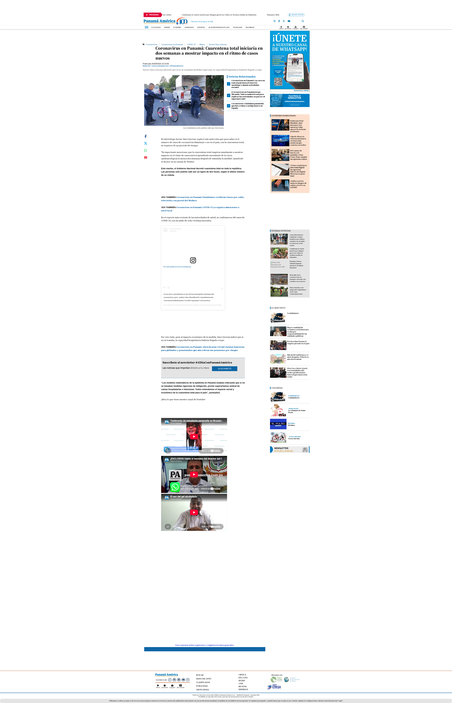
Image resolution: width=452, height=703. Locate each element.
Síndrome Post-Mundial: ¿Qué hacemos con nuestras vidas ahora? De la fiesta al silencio (298, 126)
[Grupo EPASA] (274, 688)
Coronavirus (152, 44)
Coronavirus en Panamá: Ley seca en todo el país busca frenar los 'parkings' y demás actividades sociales (248, 84)
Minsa (202, 44)
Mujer (241, 680)
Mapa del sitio (203, 678)
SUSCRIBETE (224, 368)
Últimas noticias (281, 230)
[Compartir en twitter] (146, 143)
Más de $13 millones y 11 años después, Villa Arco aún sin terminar (298, 357)
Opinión (167, 27)
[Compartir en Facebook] (146, 136)
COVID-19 (191, 44)
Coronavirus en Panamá (172, 44)
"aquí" (340, 701)
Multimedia (250, 27)
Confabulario (293, 313)
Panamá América (193, 305)
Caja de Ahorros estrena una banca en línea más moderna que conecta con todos (298, 140)
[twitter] (284, 21)
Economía (177, 27)
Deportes (201, 27)
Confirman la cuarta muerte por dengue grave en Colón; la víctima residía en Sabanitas (297, 253)
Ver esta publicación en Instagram (177, 266)
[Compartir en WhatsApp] (145, 151)
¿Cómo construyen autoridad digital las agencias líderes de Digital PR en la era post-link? (298, 170)
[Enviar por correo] (145, 158)
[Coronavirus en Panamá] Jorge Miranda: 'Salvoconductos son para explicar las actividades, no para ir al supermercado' (248, 95)
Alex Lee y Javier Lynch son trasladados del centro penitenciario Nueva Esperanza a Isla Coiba (297, 372)
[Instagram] (275, 21)
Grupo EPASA (202, 689)
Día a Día (243, 677)
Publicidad (202, 686)
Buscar (200, 675)
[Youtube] (289, 21)
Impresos (243, 689)
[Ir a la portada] (159, 21)
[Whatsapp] (170, 679)
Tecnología (237, 27)
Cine (240, 683)
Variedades (189, 27)
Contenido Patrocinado (283, 115)
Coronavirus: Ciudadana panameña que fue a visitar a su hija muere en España (247, 105)
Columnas (277, 387)
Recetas (242, 686)
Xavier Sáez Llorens (218, 44)
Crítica (242, 674)
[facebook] (279, 21)
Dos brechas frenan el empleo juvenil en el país (298, 342)
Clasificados (203, 682)
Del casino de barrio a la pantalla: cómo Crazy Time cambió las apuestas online (298, 154)
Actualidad (156, 27)
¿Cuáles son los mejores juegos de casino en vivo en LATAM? (298, 184)
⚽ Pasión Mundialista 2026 (219, 27)
